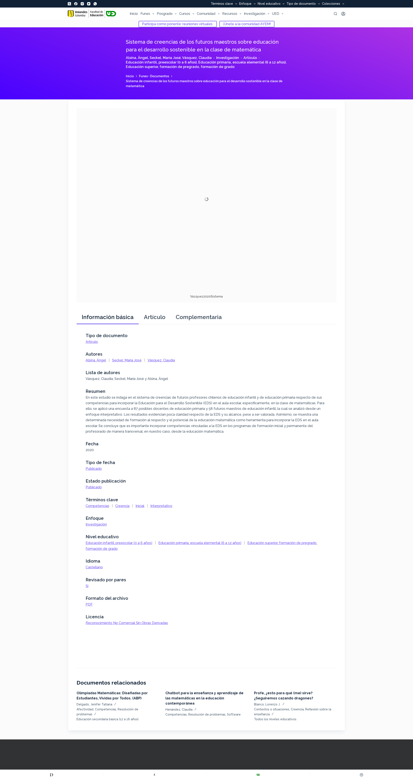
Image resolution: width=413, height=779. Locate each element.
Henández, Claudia (179, 709)
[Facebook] (75, 3)
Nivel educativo (269, 3)
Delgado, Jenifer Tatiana (94, 704)
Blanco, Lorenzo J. (267, 704)
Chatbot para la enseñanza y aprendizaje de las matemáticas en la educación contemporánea (204, 698)
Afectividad (85, 709)
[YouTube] (88, 3)
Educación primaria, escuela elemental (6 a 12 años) (242, 62)
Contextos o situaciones (271, 709)
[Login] (343, 14)
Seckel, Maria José (165, 58)
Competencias (97, 506)
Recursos (229, 14)
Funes (145, 14)
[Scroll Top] (361, 774)
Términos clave (222, 3)
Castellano (94, 567)
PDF (89, 604)
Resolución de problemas (206, 714)
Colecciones (331, 3)
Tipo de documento (301, 3)
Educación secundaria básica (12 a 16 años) (108, 719)
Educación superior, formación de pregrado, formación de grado (180, 67)
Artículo (250, 58)
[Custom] (52, 774)
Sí (87, 586)
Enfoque (245, 3)
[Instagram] (82, 3)
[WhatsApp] (95, 3)
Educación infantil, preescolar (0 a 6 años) (161, 62)
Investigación (254, 14)
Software (234, 714)
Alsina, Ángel (137, 58)
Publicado (94, 469)
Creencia (122, 506)
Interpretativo (161, 506)
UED (275, 14)
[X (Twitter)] (69, 3)
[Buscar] (335, 13)
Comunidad (206, 14)
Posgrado (165, 14)
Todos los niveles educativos (275, 719)
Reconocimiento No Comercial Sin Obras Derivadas (127, 623)
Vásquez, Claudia (197, 58)
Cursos (184, 14)
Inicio (134, 14)
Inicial (140, 506)
